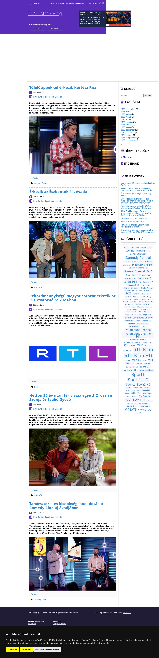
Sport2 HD (143, 384)
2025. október (127, 135)
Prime (145, 342)
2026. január (126, 127)
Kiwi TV (125, 302)
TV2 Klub (130, 404)
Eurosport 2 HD (133, 285)
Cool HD (148, 261)
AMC (126, 247)
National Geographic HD (138, 324)
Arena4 (143, 248)
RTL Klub (143, 350)
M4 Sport (138, 304)
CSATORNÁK (59, 3)
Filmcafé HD (148, 290)
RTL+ (144, 360)
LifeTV (147, 302)
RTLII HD (130, 363)
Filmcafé (139, 290)
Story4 (138, 390)
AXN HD (130, 250)
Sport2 (130, 384)
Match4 (127, 307)
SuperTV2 (146, 390)
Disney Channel (134, 271)
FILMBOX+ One (129, 290)
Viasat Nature (145, 406)
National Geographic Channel (138, 317)
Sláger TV (139, 363)
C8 (149, 251)
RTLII (150, 360)
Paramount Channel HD (138, 335)
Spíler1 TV (129, 388)
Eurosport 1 (144, 278)
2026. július (125, 112)
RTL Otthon (126, 360)
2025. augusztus (128, 140)
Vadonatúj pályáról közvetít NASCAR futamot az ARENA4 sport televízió (136, 207)
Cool (141, 261)
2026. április (126, 119)
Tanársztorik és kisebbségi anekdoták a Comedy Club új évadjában (66, 505)
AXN (150, 247)
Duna (128, 275)
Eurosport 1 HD (132, 281)
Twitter (41, 97)
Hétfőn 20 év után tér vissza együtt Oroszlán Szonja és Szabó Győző (70, 397)
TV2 (127, 400)
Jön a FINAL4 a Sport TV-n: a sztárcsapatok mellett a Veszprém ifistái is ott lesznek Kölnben (136, 213)
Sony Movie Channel (132, 367)
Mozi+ (129, 309)
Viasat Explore (144, 404)
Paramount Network (138, 340)
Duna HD (136, 275)
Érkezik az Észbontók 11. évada (58, 191)
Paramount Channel (138, 330)
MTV (139, 312)
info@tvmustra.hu (59, 624)
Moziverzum (145, 309)
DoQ (149, 271)
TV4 (136, 404)
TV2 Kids (149, 401)
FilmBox (126, 288)
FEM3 (142, 285)
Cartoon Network (138, 254)
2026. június (126, 114)
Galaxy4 (143, 294)
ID (131, 299)
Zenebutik (138, 413)
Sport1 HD (138, 379)
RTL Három (148, 345)
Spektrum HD (130, 370)
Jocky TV (150, 299)
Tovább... (34, 178)
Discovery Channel (142, 264)
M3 (133, 304)
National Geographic (143, 315)
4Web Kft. (127, 613)
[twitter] (99, 4)
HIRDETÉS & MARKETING (74, 3)
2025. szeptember (129, 138)
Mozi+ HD (136, 309)
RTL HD (140, 345)
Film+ (148, 285)
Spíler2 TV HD (130, 390)
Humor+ (125, 299)
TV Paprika (144, 396)
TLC (139, 393)
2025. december (128, 130)
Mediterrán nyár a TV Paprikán (134, 218)
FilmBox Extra (135, 288)
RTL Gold (132, 345)
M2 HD (127, 304)
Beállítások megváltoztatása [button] (47, 649)
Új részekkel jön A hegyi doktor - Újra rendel (136, 194)
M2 (152, 302)
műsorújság (55, 29)
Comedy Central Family (131, 261)
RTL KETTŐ (127, 351)
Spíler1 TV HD (138, 388)
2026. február (126, 125)
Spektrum (145, 366)
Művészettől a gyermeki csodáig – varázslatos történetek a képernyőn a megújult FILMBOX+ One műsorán (137, 201)
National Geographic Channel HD (138, 321)
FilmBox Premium (147, 288)
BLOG (51, 3)
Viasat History (132, 406)
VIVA (149, 410)
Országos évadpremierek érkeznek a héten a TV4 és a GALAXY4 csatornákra (138, 231)
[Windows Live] (102, 4)
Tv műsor (37, 29)
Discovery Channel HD (138, 268)
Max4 (133, 307)
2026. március (127, 122)
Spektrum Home (146, 370)
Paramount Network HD (132, 342)
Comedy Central (41, 183)
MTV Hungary (147, 312)
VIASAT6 (142, 410)
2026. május (126, 117)
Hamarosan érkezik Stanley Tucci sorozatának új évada (135, 226)
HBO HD (136, 297)
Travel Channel (146, 393)
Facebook (49, 97)
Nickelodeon (134, 326)
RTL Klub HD (138, 356)
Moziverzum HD (130, 312)
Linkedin (58, 97)
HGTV (143, 297)
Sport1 (138, 374)
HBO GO (128, 297)
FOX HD (136, 294)
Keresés (148, 95)
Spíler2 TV (147, 388)
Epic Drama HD (130, 278)
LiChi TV (140, 302)
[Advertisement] (79, 55)
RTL (36, 387)
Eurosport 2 (148, 282)
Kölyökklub (133, 302)
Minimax (149, 307)
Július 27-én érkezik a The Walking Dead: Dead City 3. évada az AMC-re (136, 189)
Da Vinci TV (126, 265)
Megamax (140, 307)
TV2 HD (139, 400)
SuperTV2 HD (130, 393)
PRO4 (150, 342)
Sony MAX (147, 363)
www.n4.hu (32, 624)
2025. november (128, 132)
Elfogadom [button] (12, 649)
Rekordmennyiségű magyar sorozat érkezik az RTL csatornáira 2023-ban (72, 297)
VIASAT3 (38, 287)
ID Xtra (136, 299)
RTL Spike (136, 360)
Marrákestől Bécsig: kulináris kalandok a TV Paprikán (138, 184)
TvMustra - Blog (45, 13)
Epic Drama (146, 275)
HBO (149, 294)
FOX (128, 293)
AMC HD (135, 247)
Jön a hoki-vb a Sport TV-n (132, 221)
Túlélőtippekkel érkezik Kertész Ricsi (63, 87)
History (149, 297)
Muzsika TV (129, 315)
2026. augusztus (128, 109)
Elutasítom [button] (26, 649)
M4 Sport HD (147, 304)
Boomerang (141, 251)
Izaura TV (143, 299)
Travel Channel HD (131, 396)
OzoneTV (144, 327)
